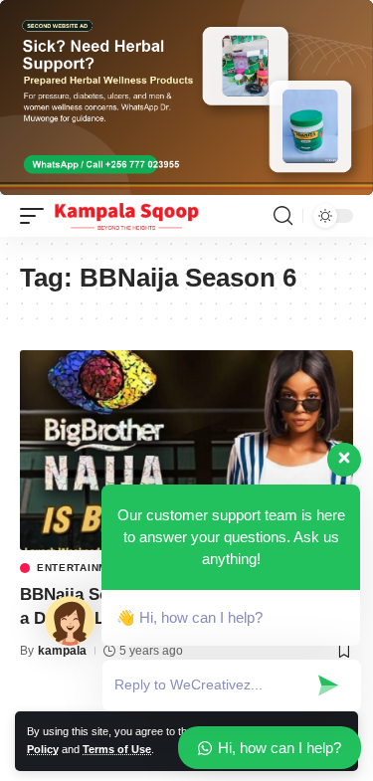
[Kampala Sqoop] (126, 216)
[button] (37, 216)
